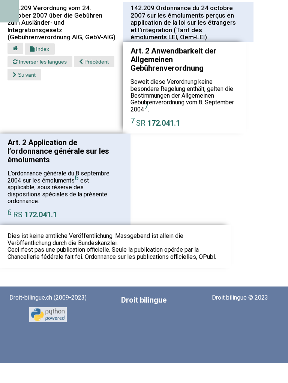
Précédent (96, 62)
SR (158, 123)
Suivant (26, 75)
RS (35, 214)
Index (41, 49)
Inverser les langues (42, 62)
